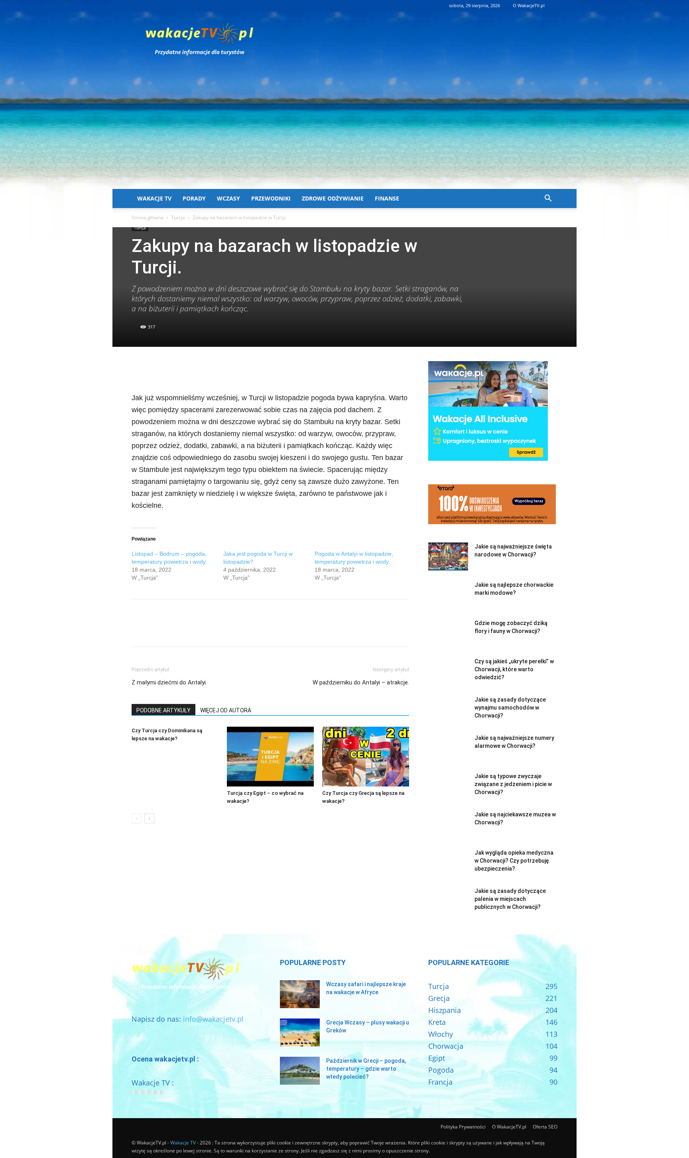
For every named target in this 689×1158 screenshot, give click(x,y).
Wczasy (228, 198)
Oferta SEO (545, 1126)
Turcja (178, 217)
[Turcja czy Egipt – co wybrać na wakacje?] (270, 756)
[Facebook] (140, 369)
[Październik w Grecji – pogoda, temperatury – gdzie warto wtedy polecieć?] (300, 1071)
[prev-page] (137, 819)
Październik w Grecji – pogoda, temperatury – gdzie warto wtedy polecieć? (366, 1069)
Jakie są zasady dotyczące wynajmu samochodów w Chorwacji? (510, 707)
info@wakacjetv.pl (213, 1019)
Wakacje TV (154, 198)
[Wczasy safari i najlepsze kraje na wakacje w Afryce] (300, 994)
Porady (194, 198)
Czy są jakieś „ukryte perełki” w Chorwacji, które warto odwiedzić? (514, 669)
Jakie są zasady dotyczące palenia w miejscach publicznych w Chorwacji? (510, 899)
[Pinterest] (176, 369)
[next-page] (149, 819)
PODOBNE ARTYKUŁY (163, 710)
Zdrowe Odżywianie (333, 198)
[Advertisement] (344, 129)
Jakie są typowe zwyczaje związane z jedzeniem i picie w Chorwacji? (513, 784)
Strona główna (147, 217)
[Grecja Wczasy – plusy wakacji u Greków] (300, 1032)
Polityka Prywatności (463, 1126)
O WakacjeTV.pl (529, 5)
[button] (547, 198)
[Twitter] (158, 369)
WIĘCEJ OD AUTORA (225, 710)
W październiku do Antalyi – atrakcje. (361, 682)
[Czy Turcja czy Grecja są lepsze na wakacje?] (365, 756)
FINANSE (387, 198)
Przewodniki (271, 198)
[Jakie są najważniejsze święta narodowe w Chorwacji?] (448, 556)
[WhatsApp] (195, 369)
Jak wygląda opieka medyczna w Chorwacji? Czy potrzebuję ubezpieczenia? (513, 860)
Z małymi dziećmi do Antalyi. (169, 682)
